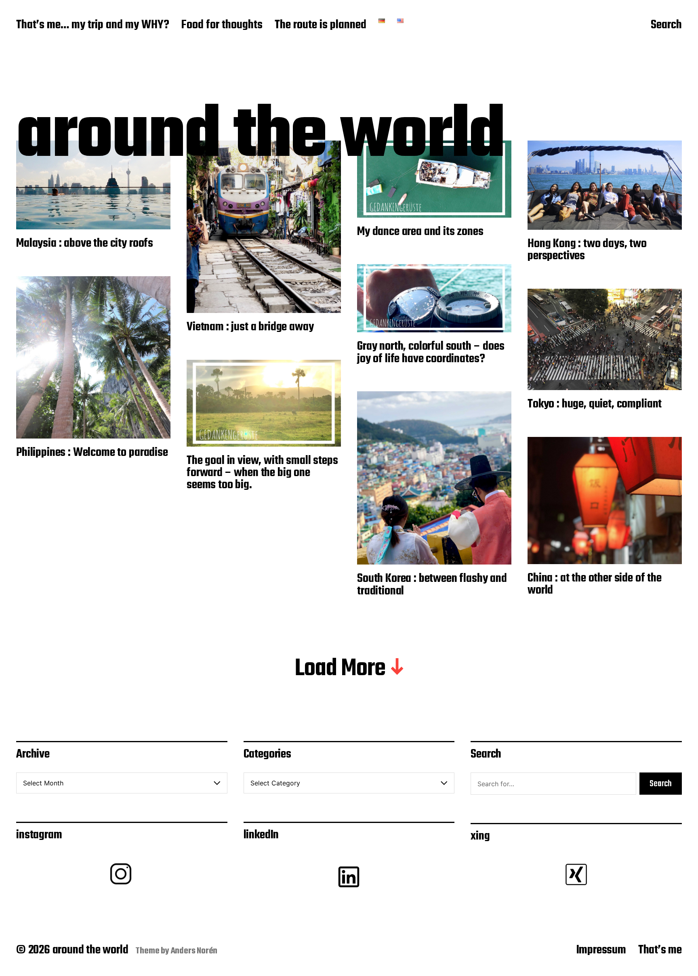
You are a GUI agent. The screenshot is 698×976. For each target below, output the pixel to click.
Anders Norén (194, 951)
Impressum (601, 950)
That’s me (660, 950)
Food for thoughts (222, 25)
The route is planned (320, 25)
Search (666, 25)
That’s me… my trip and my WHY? (92, 25)
